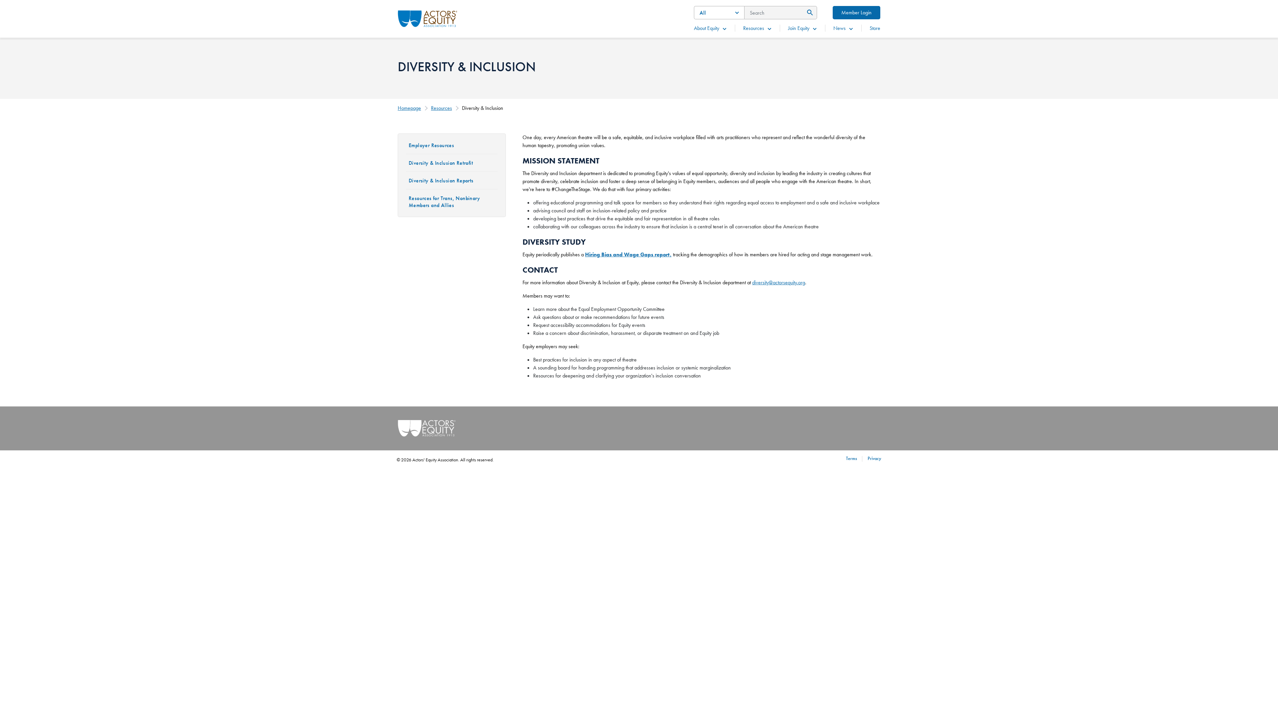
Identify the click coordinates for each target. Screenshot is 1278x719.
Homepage (409, 108)
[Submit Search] (809, 12)
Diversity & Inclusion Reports (441, 180)
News (839, 28)
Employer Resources (431, 145)
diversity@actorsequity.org (778, 282)
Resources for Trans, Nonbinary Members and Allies (444, 202)
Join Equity (798, 28)
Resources (753, 28)
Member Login (856, 12)
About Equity (706, 28)
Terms (851, 458)
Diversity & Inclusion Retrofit (441, 162)
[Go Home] (427, 18)
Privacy (874, 458)
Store (875, 28)
